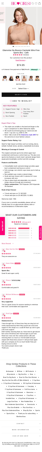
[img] (6, 254)
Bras (31, 374)
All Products (30, 371)
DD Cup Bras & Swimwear (31, 383)
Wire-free (26, 109)
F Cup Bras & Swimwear (13, 389)
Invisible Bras (10, 398)
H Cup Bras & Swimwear (15, 395)
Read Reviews (20, 60)
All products (11, 374)
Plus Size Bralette (13, 407)
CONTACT (21, 423)
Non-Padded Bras (27, 401)
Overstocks (31, 404)
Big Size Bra (23, 374)
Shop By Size (27, 410)
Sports (37, 410)
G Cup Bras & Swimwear (15, 392)
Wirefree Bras (21, 416)
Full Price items (30, 389)
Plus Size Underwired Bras (11, 410)
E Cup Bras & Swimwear (16, 386)
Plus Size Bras (28, 407)
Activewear (10, 371)
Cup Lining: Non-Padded (28, 113)
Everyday (31, 386)
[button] (18, 55)
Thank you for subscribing (26, 413)
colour (21, 73)
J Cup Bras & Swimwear (26, 398)
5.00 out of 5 (26, 222)
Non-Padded (10, 116)
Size (14, 88)
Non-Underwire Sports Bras (14, 404)
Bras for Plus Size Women (28, 377)
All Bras (19, 371)
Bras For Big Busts (9, 377)
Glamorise (29, 392)
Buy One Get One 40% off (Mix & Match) (15, 380)
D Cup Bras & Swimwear (12, 383)
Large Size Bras (12, 401)
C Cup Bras (36, 380)
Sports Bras (11, 413)
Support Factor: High (13, 109)
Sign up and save (20, 436)
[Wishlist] (36, 3)
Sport (25, 116)
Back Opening (10, 112)
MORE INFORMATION (20, 429)
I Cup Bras (29, 395)
